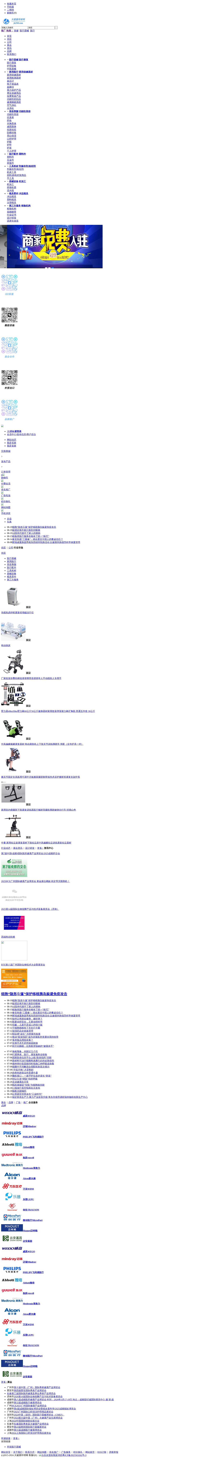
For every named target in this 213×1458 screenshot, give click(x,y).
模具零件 (11, 561)
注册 (9, 431)
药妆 (9, 120)
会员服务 (17, 451)
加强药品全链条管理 (22, 1015)
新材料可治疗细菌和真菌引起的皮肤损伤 (33, 1045)
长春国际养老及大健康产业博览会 (31, 1408)
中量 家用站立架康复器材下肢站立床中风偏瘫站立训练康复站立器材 (36, 827)
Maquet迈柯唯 (30, 1215)
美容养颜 (11, 549)
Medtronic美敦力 (31, 1153)
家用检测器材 (14, 78)
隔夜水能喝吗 (19, 1076)
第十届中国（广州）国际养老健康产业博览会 (37, 1372)
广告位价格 (18, 454)
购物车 (10, 13)
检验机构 (11, 208)
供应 (3, 532)
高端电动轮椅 (8, 921)
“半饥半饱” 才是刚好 (22, 1054)
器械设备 (11, 558)
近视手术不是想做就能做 (25, 1028)
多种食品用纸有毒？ (22, 1025)
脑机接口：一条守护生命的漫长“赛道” (31, 1060)
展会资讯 (17, 833)
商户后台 (31, 434)
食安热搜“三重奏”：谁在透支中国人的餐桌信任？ (37, 524)
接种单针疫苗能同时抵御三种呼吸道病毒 (33, 1048)
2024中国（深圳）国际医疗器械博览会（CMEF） (39, 1399)
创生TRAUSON (31, 1194)
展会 (3, 1087)
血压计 (10, 81)
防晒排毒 (11, 132)
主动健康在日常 (20, 1066)
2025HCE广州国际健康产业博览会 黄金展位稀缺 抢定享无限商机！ (35, 866)
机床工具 (11, 172)
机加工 (10, 184)
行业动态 (5, 833)
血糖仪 (10, 87)
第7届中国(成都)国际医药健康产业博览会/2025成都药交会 (30, 838)
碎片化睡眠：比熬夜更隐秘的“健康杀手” (33, 1031)
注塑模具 (11, 202)
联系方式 (29, 1437)
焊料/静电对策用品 (16, 175)
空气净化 (11, 105)
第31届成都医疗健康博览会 (28, 1415)
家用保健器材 (14, 75)
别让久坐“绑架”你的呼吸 (25, 1063)
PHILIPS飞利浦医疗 (33, 1121)
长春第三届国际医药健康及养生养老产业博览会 (31, 1378)
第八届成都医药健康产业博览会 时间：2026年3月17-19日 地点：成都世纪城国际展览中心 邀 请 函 (64, 1384)
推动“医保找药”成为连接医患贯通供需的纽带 (35, 1022)
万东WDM (28, 1173)
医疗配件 (11, 552)
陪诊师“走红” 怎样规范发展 (26, 1018)
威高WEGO (29, 1100)
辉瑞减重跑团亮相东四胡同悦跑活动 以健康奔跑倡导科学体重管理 (46, 527)
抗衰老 (10, 117)
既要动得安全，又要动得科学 (27, 1006)
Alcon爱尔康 (29, 1163)
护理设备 (11, 65)
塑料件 (10, 157)
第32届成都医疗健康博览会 (28, 1387)
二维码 (10, 10)
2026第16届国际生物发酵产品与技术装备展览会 (38, 1381)
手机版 (10, 7)
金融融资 (11, 211)
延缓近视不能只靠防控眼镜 (26, 515)
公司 (11, 532)
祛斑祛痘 (11, 129)
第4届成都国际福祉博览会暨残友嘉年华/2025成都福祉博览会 (45, 1393)
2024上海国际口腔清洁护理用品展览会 (31, 1418)
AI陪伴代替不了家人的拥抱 (26, 518)
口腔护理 (11, 138)
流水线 (10, 190)
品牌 (11, 1087)
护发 (9, 148)
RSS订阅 (101, 1437)
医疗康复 (11, 62)
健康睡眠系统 (14, 102)
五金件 (10, 160)
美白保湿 (11, 135)
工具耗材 (11, 555)
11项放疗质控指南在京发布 (26, 1073)
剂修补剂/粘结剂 (15, 169)
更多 (40, 833)
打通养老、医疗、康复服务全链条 (29, 1039)
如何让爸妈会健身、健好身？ (27, 1003)
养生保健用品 (14, 93)
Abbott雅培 (28, 1132)
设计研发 (11, 218)
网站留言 (90, 1437)
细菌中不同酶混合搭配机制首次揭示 (30, 1051)
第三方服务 (13, 564)
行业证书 (11, 215)
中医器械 (11, 69)
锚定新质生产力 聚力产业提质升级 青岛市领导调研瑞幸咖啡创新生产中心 (50, 1082)
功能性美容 (13, 114)
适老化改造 (13, 221)
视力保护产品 (14, 90)
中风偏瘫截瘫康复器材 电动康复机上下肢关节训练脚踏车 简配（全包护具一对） (42, 729)
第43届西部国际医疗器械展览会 (30, 1411)
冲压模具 (11, 196)
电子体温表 (13, 84)
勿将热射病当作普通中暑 (25, 1057)
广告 (18, 1087)
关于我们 (17, 1437)
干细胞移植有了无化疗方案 (26, 1012)
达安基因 (27, 1226)
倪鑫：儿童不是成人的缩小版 (27, 1009)
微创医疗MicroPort (32, 1205)
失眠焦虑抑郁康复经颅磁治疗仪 (17, 597)
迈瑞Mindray (29, 1111)
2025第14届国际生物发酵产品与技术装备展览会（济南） (30, 894)
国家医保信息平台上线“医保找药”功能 (31, 1042)
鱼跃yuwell (28, 1142)
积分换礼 (78, 1437)
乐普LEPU (28, 1184)
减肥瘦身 (11, 126)
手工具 (10, 178)
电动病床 (5, 630)
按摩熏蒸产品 (14, 96)
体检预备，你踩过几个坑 (25, 1036)
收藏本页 (11, 3)
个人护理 (11, 151)
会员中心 (11, 434)
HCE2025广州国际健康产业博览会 (29, 1390)
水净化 (10, 108)
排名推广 (54, 1437)
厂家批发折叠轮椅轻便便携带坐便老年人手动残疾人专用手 (31, 663)
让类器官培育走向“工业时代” (27, 1079)
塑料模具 (11, 199)
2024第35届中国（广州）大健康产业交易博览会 (38, 1402)
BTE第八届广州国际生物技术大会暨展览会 (23, 949)
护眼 (9, 142)
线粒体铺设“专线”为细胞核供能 (28, 1069)
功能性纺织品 (14, 99)
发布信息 (21, 434)
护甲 (9, 145)
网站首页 (5, 1437)
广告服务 (66, 1437)
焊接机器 (11, 187)
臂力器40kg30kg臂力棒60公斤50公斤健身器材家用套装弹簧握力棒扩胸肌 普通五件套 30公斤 (48, 696)
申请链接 (5, 1423)
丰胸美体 (11, 123)
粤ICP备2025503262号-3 (74, 1440)
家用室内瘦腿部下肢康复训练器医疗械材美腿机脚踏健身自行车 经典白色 (38, 794)
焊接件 (10, 163)
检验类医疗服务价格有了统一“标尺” (30, 521)
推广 (25, 1087)
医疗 (32, 30)
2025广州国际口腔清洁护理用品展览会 (33, 1396)
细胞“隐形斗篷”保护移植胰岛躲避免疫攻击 (34, 512)
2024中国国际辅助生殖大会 (25, 1405)
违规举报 (113, 1437)
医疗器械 (24, 30)
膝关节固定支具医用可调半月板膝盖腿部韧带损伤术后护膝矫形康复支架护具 (40, 762)
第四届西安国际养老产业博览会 (30, 1375)
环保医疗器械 (14, 1431)
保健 (16, 30)
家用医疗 (11, 546)
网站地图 (42, 1437)
